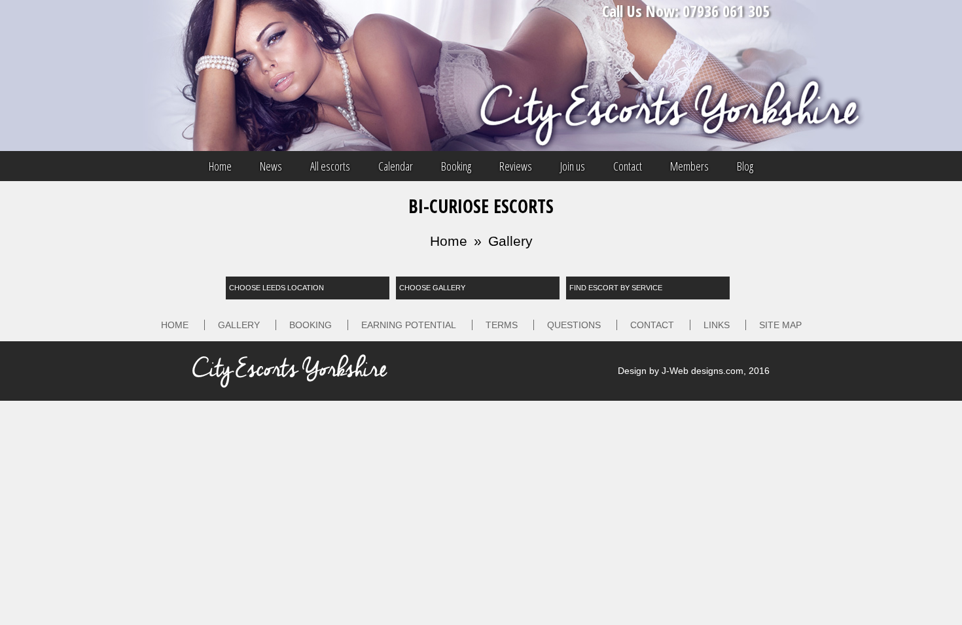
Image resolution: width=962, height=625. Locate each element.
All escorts (330, 166)
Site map (780, 325)
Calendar (395, 166)
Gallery (510, 240)
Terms (502, 325)
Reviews (515, 166)
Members (689, 166)
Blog (745, 166)
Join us (572, 166)
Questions (574, 325)
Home (220, 166)
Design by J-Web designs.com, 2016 (694, 370)
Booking (456, 166)
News (271, 166)
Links (717, 325)
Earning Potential (408, 325)
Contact (627, 166)
